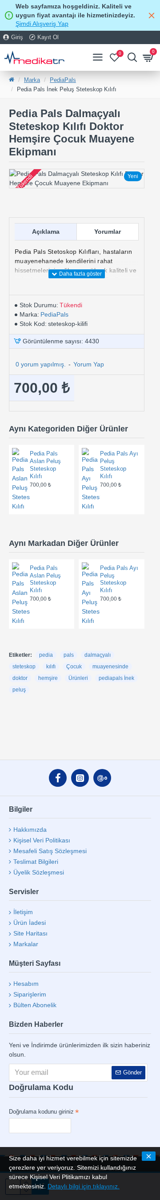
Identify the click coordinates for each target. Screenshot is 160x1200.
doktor (20, 678)
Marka (32, 80)
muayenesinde (110, 666)
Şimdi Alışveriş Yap (42, 23)
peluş (19, 690)
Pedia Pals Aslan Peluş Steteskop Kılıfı (45, 465)
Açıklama (46, 231)
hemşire (48, 678)
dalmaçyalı (97, 655)
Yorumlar (107, 231)
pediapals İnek (116, 678)
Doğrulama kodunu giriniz (41, 1111)
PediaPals (63, 80)
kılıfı (51, 666)
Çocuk (74, 666)
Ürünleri (78, 678)
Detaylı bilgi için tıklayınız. (84, 1186)
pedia (46, 655)
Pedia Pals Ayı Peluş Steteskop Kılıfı (119, 465)
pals (69, 655)
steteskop (24, 666)
